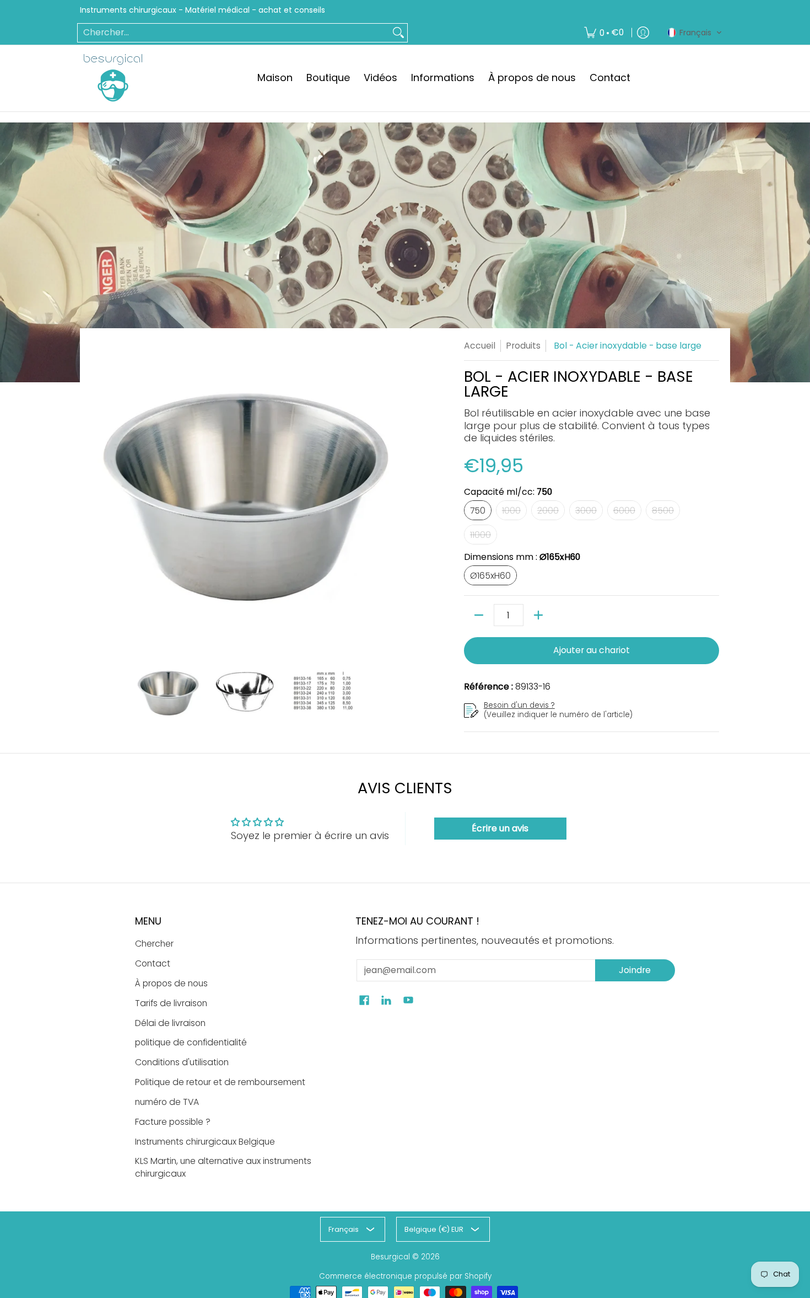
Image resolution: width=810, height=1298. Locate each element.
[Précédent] (99, 494)
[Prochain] (392, 494)
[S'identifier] (643, 33)
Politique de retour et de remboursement (220, 1082)
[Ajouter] (538, 615)
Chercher (154, 943)
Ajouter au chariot (591, 650)
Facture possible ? (172, 1121)
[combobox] (234, 33)
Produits (523, 345)
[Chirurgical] (113, 78)
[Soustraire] (479, 615)
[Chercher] (398, 33)
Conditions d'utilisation (182, 1062)
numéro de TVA (167, 1102)
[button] (695, 32)
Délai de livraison (170, 1023)
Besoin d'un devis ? (519, 705)
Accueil (479, 345)
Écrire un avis (500, 828)
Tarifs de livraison (171, 1003)
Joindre (635, 970)
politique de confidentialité (191, 1042)
